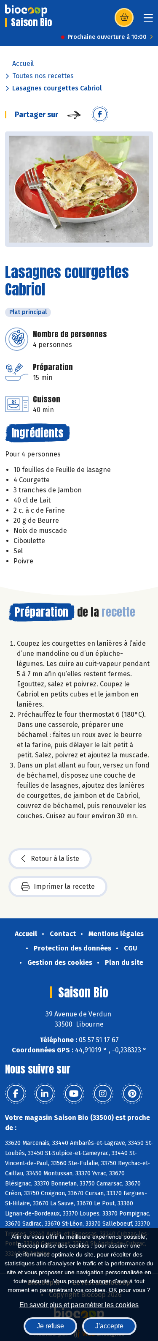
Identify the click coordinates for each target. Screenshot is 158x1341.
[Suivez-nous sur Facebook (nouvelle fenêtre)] (15, 1093)
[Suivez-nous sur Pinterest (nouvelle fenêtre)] (131, 1093)
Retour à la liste (55, 859)
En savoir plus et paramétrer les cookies (79, 1304)
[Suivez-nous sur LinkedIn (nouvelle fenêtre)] (44, 1093)
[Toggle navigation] (148, 20)
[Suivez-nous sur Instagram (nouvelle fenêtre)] (102, 1093)
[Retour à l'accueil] (26, 10)
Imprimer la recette (64, 886)
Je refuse (50, 1326)
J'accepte (109, 1326)
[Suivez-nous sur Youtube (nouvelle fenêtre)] (73, 1093)
